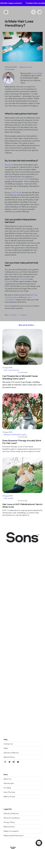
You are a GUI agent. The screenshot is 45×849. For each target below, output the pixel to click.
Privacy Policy (9, 822)
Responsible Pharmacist (13, 835)
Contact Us (8, 744)
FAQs (6, 748)
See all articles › (27, 324)
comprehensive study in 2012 (17, 179)
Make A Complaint (11, 831)
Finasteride (24, 279)
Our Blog (7, 787)
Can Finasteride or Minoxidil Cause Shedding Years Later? (20, 377)
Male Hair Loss (25, 67)
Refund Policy (9, 757)
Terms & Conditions (12, 818)
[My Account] (33, 12)
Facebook (13, 315)
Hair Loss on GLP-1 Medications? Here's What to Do (22, 505)
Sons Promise (9, 792)
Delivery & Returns (11, 752)
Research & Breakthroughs (15, 434)
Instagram (23, 315)
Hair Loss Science (11, 370)
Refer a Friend (9, 796)
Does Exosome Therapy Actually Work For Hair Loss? (21, 442)
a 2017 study (15, 192)
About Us (7, 779)
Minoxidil (8, 281)
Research (9, 164)
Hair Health (8, 498)
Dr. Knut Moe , (31, 74)
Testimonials (9, 783)
